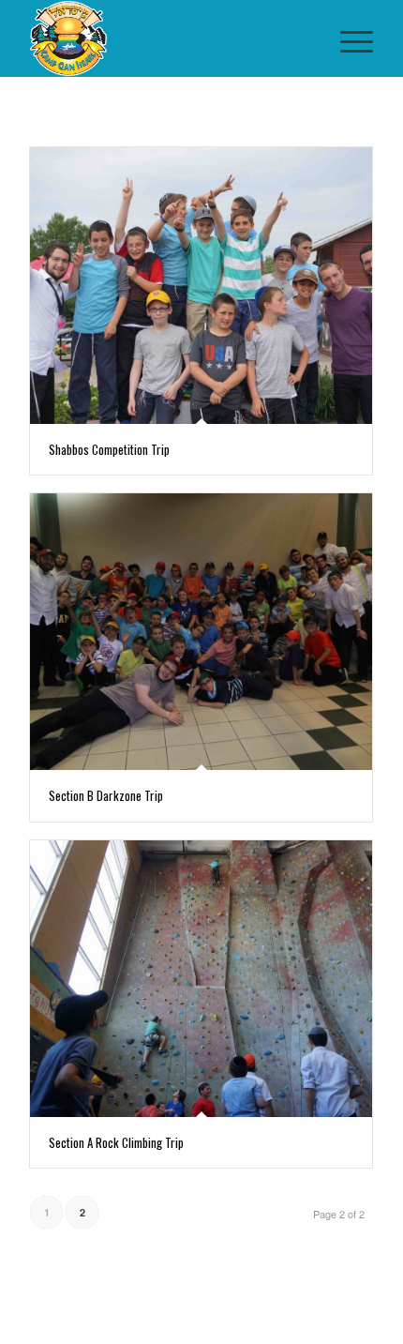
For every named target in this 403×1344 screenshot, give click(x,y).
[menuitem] (347, 38)
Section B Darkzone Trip (106, 795)
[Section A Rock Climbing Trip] (201, 978)
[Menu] (347, 38)
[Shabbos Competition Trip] (201, 285)
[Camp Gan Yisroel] (167, 38)
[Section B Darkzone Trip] (201, 631)
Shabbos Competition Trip (109, 449)
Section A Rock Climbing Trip (116, 1142)
